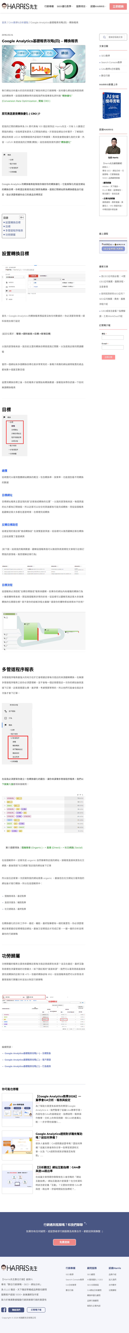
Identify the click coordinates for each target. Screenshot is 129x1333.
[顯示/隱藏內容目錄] (20, 217)
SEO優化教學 (64, 6)
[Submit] (104, 37)
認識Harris (97, 6)
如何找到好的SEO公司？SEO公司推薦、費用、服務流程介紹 (112, 298)
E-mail (105, 344)
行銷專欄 (49, 6)
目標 (7, 226)
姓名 (104, 334)
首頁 (4, 22)
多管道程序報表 (14, 230)
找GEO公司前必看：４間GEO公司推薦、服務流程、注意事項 (112, 281)
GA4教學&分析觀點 (18, 22)
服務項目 (80, 6)
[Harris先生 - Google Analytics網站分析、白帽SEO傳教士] (20, 6)
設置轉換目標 (13, 222)
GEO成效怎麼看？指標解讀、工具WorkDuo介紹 (112, 314)
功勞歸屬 (10, 234)
